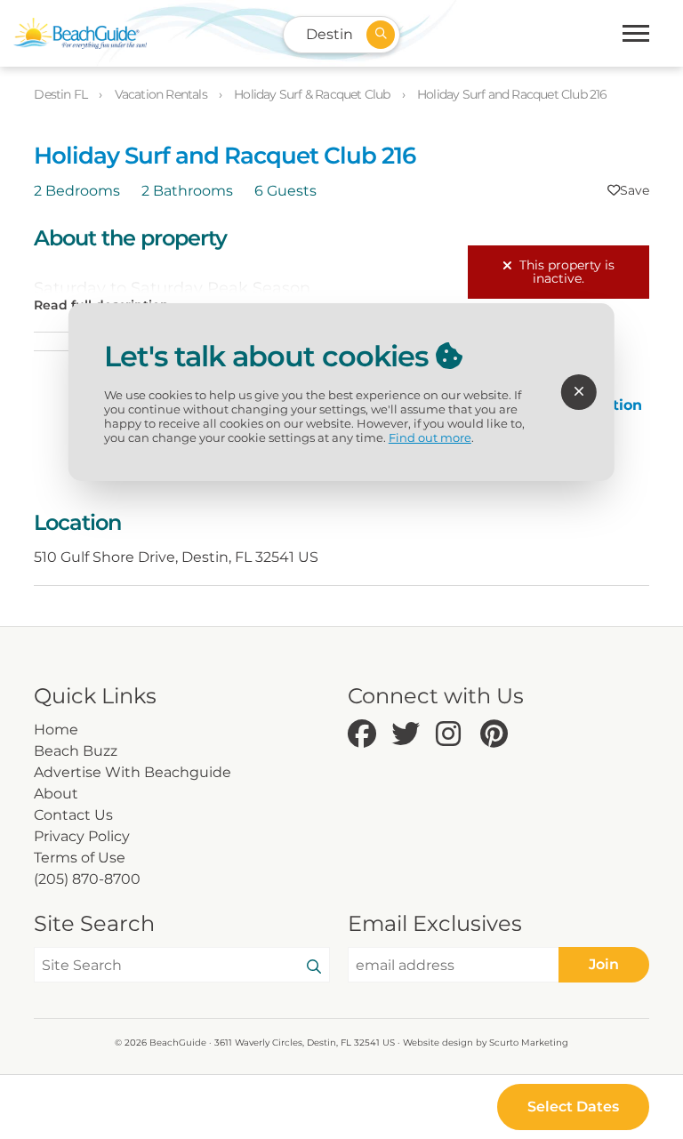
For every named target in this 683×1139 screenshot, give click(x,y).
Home (56, 729)
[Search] (314, 967)
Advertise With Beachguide (132, 772)
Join (604, 964)
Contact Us (73, 814)
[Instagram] (453, 734)
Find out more (430, 438)
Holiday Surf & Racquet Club (313, 94)
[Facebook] (365, 734)
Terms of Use (79, 857)
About (56, 793)
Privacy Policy (82, 836)
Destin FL (62, 94)
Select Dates (573, 1106)
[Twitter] (409, 734)
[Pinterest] (498, 734)
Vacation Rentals (162, 94)
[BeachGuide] (80, 33)
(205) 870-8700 (87, 878)
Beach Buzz (75, 750)
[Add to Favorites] (628, 190)
